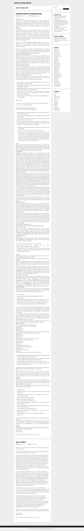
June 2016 (56, 79)
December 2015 (57, 84)
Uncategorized (34, 444)
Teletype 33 (25, 466)
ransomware (41, 43)
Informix (25, 501)
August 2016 (56, 77)
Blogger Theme (33, 529)
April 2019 (56, 61)
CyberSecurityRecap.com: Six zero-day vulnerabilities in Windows (60, 17)
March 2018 (56, 66)
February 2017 (57, 74)
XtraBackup (56, 110)
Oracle (34, 500)
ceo (54, 94)
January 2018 (57, 67)
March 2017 (56, 72)
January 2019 (57, 65)
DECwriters (34, 467)
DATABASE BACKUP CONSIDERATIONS (29, 14)
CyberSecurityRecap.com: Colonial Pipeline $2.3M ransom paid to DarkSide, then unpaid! (61, 21)
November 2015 (57, 85)
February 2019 (57, 63)
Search (55, 7)
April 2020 (56, 51)
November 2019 (57, 53)
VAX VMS (23, 490)
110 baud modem (45, 466)
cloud (55, 95)
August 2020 (56, 50)
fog (54, 100)
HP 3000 (17, 469)
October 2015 (57, 86)
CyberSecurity (57, 96)
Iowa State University (33, 487)
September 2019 (57, 56)
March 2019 (56, 62)
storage (36, 16)
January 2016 (57, 82)
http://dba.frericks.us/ (35, 434)
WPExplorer (41, 529)
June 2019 (56, 58)
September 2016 (57, 76)
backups (33, 16)
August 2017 (56, 70)
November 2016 (57, 75)
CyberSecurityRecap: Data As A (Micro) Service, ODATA (60, 28)
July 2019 (56, 57)
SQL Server (41, 500)
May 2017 (56, 71)
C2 (34, 490)
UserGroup (56, 109)
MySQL (21, 501)
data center (56, 98)
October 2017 (57, 69)
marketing (56, 103)
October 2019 (57, 55)
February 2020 (57, 52)
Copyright (18, 434)
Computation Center (20, 489)
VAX (18, 490)
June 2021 (56, 48)
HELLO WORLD (21, 442)
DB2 (38, 500)
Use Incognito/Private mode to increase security (60, 30)
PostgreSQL (39, 501)
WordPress (51, 529)
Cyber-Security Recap (22, 3)
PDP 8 (37, 466)
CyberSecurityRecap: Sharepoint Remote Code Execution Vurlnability (61, 25)
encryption (56, 99)
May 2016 (56, 80)
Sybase (29, 501)
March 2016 (56, 81)
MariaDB (18, 501)
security (56, 105)
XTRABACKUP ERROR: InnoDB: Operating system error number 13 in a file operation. (61, 39)
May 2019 (56, 60)
